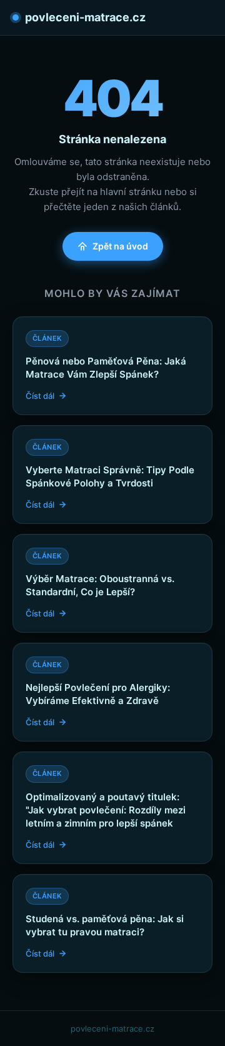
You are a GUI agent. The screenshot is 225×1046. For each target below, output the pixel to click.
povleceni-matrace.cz (85, 17)
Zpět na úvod (120, 246)
